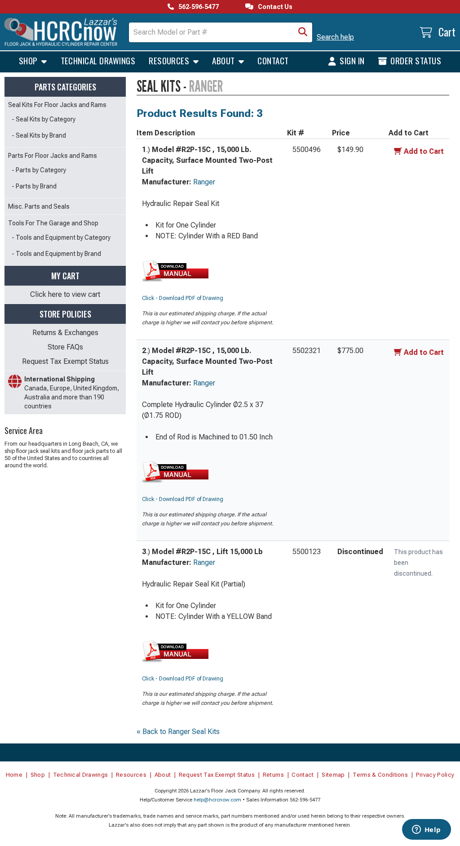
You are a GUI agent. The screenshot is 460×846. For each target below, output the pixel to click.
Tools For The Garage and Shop (53, 223)
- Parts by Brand (34, 186)
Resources (170, 60)
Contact (272, 60)
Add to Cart (424, 151)
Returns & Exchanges (65, 332)
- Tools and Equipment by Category (61, 237)
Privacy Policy (435, 774)
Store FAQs (65, 347)
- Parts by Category (39, 170)
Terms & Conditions (380, 774)
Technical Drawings (98, 60)
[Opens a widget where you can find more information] (426, 830)
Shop (29, 60)
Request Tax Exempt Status (65, 361)
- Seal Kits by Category (43, 119)
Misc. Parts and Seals (39, 206)
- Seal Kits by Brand (39, 135)
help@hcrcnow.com (217, 800)
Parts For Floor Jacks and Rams (52, 155)
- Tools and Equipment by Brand (56, 253)
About (224, 60)
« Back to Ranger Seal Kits (178, 731)
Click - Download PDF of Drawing (182, 298)
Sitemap (333, 774)
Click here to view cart (65, 294)
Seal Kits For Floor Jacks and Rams (57, 104)
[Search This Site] (303, 32)
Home (14, 774)
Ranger (204, 182)
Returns (273, 774)
